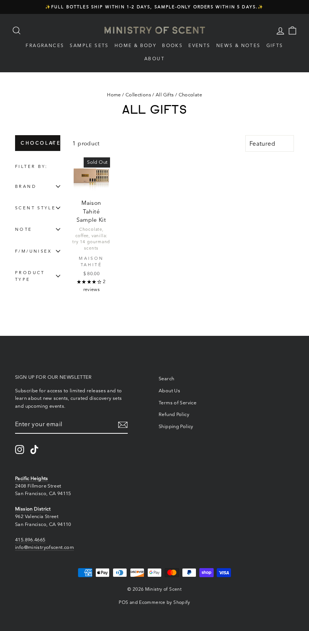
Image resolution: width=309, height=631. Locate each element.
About (154, 58)
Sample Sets (89, 45)
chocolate (40, 143)
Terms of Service (177, 402)
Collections (138, 95)
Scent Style (35, 207)
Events (199, 45)
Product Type (30, 276)
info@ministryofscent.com (44, 547)
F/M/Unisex (33, 251)
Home (114, 95)
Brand (26, 186)
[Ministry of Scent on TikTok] (34, 449)
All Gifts (165, 95)
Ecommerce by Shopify (164, 602)
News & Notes (238, 45)
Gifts (274, 45)
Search (166, 378)
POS (123, 602)
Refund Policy (174, 414)
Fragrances (45, 45)
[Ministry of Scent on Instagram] (19, 449)
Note (23, 229)
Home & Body (135, 45)
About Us (169, 390)
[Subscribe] (123, 424)
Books (172, 45)
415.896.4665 (30, 540)
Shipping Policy (176, 426)
